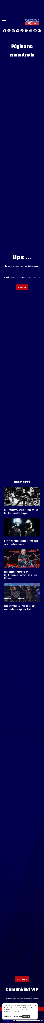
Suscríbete (22, 980)
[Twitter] (9, 30)
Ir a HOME (22, 288)
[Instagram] (13, 30)
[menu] (4, 22)
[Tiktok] (22, 30)
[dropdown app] (30, 30)
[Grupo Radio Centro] (26, 30)
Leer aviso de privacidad (13, 1017)
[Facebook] (4, 30)
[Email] (35, 30)
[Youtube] (17, 30)
